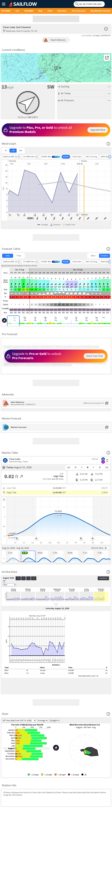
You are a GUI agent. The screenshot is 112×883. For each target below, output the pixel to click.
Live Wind (28, 10)
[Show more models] (109, 156)
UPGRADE (5, 10)
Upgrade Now (97, 130)
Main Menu (3, 4)
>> (34, 578)
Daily (8, 255)
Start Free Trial (94, 356)
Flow (50, 10)
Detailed (104, 255)
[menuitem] (5, 151)
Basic (93, 255)
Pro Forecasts (78, 10)
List (17, 10)
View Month (103, 578)
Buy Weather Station (101, 10)
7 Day (18, 255)
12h (13, 150)
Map (40, 10)
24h (20, 150)
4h (6, 150)
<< (18, 578)
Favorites (62, 10)
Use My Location (108, 3)
